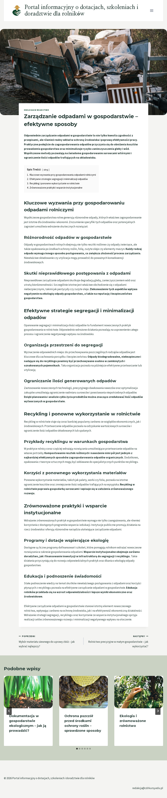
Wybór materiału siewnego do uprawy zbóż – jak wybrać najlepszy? (47, 641)
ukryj (46, 169)
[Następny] (157, 711)
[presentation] (28, 692)
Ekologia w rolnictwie (36, 110)
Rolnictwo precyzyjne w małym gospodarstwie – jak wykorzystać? (118, 641)
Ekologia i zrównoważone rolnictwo (133, 721)
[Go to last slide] (9, 711)
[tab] (77, 748)
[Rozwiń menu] (151, 10)
